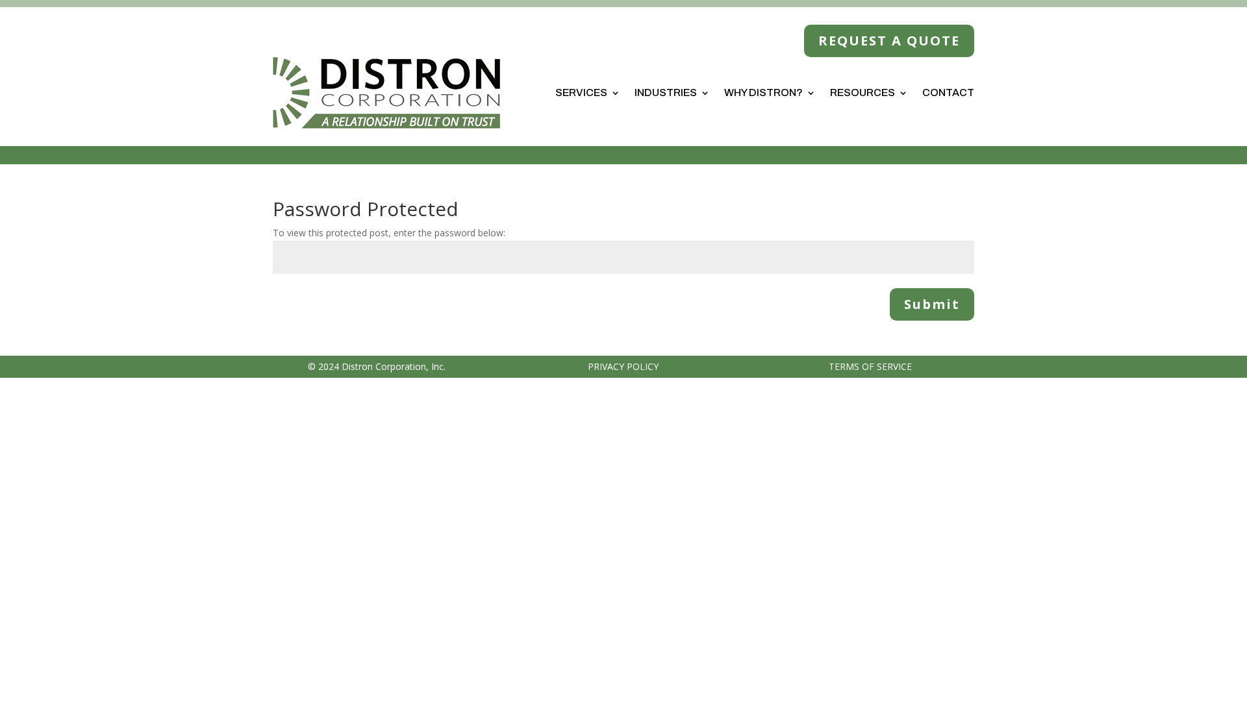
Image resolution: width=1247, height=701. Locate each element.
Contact (948, 92)
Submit (932, 304)
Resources (862, 92)
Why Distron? (763, 92)
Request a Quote (889, 40)
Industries (666, 92)
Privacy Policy (623, 366)
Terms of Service (870, 366)
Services (581, 92)
